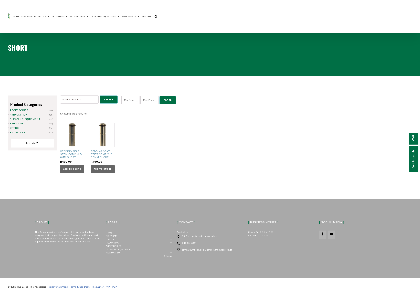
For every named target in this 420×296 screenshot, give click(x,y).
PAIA (107, 286)
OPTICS (42, 16)
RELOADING (58, 16)
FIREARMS (27, 16)
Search (109, 99)
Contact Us (183, 232)
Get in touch (413, 159)
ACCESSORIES (77, 16)
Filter (168, 100)
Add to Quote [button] (72, 169)
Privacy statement (58, 286)
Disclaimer (98, 286)
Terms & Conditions (80, 286)
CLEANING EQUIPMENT (103, 16)
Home (16, 16)
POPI (114, 286)
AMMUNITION (128, 16)
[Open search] (156, 16)
